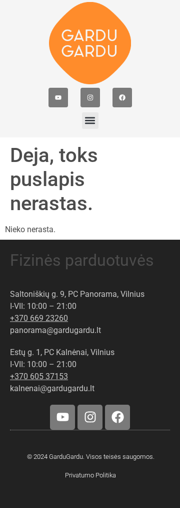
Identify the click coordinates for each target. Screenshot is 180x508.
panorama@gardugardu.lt (55, 330)
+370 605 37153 (39, 376)
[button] (90, 120)
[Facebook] (122, 97)
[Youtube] (58, 97)
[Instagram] (90, 97)
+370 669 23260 (39, 318)
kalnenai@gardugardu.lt (52, 388)
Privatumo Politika (90, 475)
